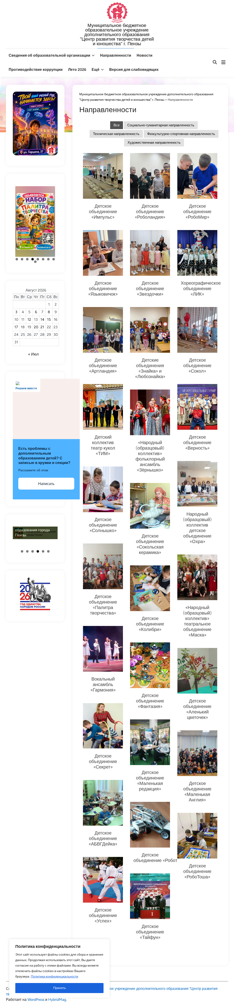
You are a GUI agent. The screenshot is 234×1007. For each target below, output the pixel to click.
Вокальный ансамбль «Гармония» (103, 684)
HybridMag (57, 999)
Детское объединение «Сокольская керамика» (150, 544)
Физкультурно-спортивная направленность (181, 134)
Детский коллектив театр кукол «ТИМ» (103, 445)
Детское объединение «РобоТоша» (197, 871)
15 (49, 319)
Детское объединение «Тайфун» (150, 932)
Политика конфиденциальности (54, 976)
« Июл (33, 354)
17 (16, 327)
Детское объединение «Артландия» (103, 365)
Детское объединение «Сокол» (197, 365)
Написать (46, 484)
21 (42, 327)
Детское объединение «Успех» (103, 915)
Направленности (115, 55)
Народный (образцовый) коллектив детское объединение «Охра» (197, 527)
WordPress (35, 999)
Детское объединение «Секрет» (103, 761)
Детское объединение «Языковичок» (103, 288)
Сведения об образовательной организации (49, 55)
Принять (59, 988)
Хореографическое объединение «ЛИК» (201, 288)
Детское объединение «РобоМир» (197, 211)
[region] (59, 968)
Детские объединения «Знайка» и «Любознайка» (150, 368)
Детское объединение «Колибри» (150, 624)
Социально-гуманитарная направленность (160, 125)
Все (117, 125)
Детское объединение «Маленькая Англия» (197, 792)
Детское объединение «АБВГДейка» (103, 838)
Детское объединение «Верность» (197, 442)
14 (42, 319)
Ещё (95, 69)
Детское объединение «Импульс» (103, 211)
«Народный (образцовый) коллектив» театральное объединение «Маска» (197, 621)
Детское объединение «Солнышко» (103, 525)
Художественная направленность (154, 142)
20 (36, 327)
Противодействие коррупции (36, 69)
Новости (144, 55)
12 (29, 319)
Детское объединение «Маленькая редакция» (150, 781)
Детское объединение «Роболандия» (150, 211)
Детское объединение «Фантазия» (150, 701)
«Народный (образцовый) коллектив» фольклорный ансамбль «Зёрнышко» (150, 456)
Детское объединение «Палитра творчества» (103, 605)
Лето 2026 (77, 69)
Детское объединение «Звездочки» (150, 288)
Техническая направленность (116, 134)
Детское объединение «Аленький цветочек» (197, 709)
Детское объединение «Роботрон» (160, 857)
